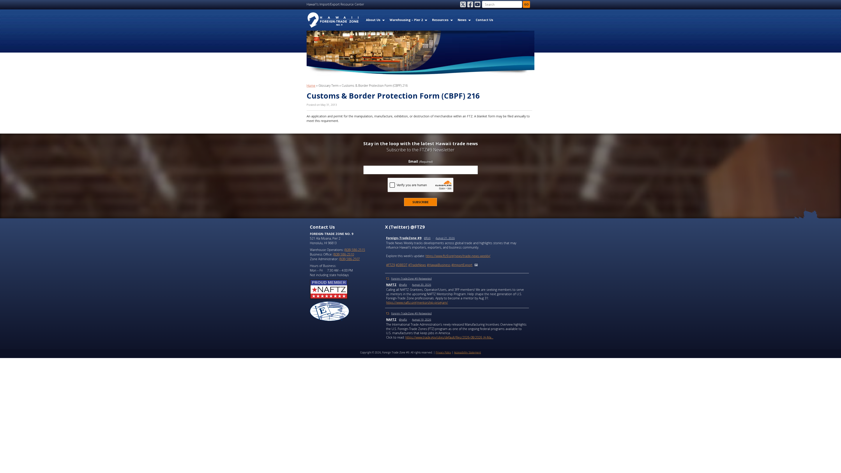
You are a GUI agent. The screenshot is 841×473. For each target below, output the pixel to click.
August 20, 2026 (421, 285)
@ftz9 (427, 238)
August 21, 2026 (445, 238)
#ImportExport (461, 265)
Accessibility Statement (467, 352)
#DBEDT (401, 265)
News (462, 20)
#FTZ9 (390, 265)
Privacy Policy (443, 352)
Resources (440, 20)
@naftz (403, 285)
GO (526, 4)
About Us (373, 20)
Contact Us (484, 20)
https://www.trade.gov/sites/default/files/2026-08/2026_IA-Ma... (449, 337)
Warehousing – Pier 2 (406, 20)
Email (420, 161)
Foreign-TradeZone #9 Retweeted (411, 279)
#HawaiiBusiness (439, 265)
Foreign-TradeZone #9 (403, 238)
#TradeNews (417, 265)
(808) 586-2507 (349, 259)
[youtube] (478, 4)
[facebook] (470, 4)
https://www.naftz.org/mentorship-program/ (417, 302)
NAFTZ (391, 284)
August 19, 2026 (421, 319)
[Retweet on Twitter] (387, 278)
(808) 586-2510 (343, 254)
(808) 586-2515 (354, 250)
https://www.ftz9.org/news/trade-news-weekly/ (458, 256)
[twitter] (463, 4)
